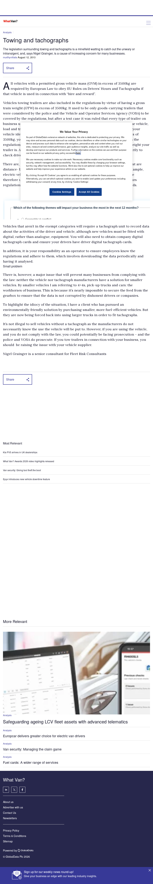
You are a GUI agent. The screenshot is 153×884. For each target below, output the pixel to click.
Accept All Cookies (89, 191)
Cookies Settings (61, 191)
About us (8, 802)
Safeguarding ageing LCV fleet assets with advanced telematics (65, 721)
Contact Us (9, 813)
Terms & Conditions (14, 836)
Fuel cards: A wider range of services (30, 762)
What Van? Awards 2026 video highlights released (28, 461)
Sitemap (8, 841)
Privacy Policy (11, 830)
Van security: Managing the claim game (32, 749)
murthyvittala (10, 57)
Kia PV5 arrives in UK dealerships (20, 452)
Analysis (7, 32)
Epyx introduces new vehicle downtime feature (26, 479)
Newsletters (10, 818)
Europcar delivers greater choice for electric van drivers (44, 735)
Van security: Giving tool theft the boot (22, 470)
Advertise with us (13, 807)
